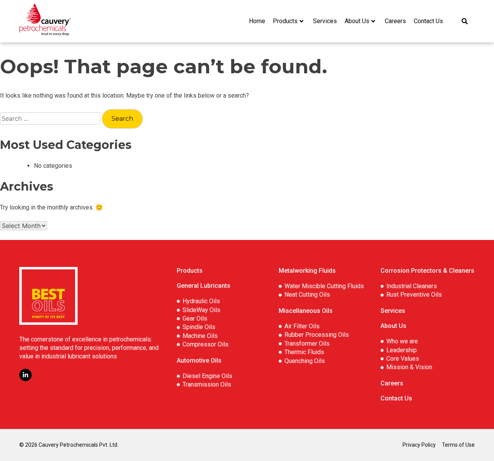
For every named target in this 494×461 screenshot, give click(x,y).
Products (285, 21)
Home (257, 21)
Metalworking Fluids (307, 270)
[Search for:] (51, 118)
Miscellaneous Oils (306, 310)
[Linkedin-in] (25, 375)
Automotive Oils (199, 360)
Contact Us (428, 21)
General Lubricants (203, 285)
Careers (395, 21)
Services (325, 21)
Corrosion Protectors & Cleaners (427, 270)
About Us (357, 21)
